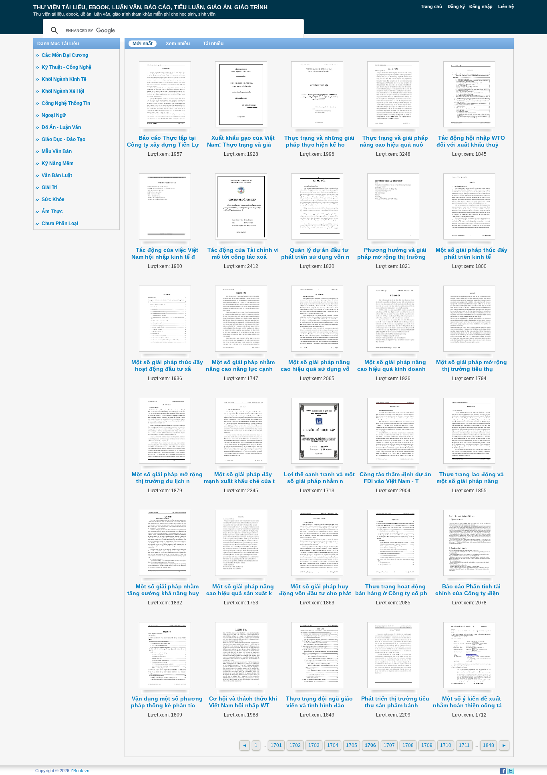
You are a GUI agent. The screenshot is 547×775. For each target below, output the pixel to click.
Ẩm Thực (52, 211)
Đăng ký (456, 6)
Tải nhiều (213, 43)
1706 (370, 745)
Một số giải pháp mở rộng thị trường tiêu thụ (471, 365)
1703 (314, 745)
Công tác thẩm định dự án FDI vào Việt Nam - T (395, 477)
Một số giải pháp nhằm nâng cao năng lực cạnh (240, 365)
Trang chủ (431, 6)
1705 (351, 745)
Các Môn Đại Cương (65, 55)
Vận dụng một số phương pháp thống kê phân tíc (167, 702)
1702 (295, 745)
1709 (426, 745)
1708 (408, 745)
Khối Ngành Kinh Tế (64, 79)
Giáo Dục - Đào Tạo (63, 139)
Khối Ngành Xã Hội (63, 91)
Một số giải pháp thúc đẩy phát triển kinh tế (471, 253)
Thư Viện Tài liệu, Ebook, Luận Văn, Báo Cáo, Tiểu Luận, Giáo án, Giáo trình (150, 7)
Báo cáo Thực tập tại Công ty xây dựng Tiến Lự (163, 141)
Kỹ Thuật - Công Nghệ (66, 67)
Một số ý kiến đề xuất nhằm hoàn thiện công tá (467, 702)
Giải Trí (49, 187)
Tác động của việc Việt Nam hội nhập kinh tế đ (165, 253)
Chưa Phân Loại (60, 223)
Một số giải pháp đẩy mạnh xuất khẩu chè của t (239, 477)
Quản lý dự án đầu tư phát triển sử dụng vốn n (315, 253)
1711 (464, 745)
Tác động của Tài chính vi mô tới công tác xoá (243, 253)
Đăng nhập (481, 6)
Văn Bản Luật (57, 175)
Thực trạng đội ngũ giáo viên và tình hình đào (319, 702)
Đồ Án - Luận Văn (61, 127)
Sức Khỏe (53, 199)
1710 (445, 745)
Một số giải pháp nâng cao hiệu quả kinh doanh (391, 365)
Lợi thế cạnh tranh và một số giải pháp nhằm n (319, 477)
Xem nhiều (178, 43)
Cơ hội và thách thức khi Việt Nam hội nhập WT (243, 702)
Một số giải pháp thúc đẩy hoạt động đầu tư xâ (167, 365)
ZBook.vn (79, 770)
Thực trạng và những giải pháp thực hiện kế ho (319, 141)
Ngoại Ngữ (54, 115)
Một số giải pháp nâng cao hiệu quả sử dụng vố (315, 365)
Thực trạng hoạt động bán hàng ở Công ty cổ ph (391, 589)
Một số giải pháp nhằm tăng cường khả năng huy (163, 589)
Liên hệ (506, 6)
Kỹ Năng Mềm (58, 163)
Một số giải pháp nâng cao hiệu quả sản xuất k (240, 589)
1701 (276, 745)
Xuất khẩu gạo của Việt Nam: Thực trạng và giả (241, 141)
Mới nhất (143, 43)
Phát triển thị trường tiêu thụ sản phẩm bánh (395, 702)
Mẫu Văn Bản (57, 151)
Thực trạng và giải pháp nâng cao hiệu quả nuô (394, 141)
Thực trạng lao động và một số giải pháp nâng (470, 477)
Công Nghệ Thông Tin (66, 103)
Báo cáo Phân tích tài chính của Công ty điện (468, 589)
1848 (488, 745)
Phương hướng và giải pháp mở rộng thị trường (392, 253)
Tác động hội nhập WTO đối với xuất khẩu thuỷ (470, 141)
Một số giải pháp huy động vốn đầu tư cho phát (315, 589)
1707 (389, 745)
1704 (332, 745)
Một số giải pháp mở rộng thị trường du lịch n (167, 477)
